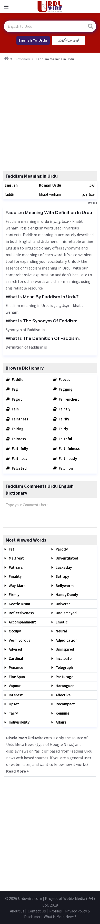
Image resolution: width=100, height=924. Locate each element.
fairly (63, 428)
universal (63, 603)
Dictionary (22, 59)
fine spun (16, 676)
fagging (65, 389)
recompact (65, 703)
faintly (64, 409)
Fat (11, 549)
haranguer (64, 685)
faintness (19, 419)
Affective (63, 694)
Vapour (14, 685)
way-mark (17, 585)
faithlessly (67, 458)
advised (15, 649)
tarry (13, 713)
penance (15, 667)
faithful (65, 438)
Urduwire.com (30, 898)
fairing (17, 428)
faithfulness (69, 448)
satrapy (62, 576)
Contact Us (37, 911)
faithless (19, 458)
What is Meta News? (60, 916)
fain (15, 409)
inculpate (63, 658)
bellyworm (64, 585)
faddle (17, 379)
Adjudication (66, 640)
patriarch (16, 567)
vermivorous (19, 640)
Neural (61, 631)
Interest (15, 694)
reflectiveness (21, 612)
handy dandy (66, 594)
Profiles (55, 911)
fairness (18, 438)
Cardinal (15, 658)
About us (17, 911)
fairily (63, 419)
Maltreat (16, 558)
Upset (13, 703)
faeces (64, 379)
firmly (13, 594)
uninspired (64, 649)
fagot (16, 399)
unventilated (66, 558)
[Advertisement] (50, 115)
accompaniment (22, 622)
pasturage (64, 676)
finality (15, 576)
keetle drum (19, 603)
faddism (11, 194)
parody (61, 549)
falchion (65, 468)
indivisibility (18, 722)
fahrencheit (68, 399)
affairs (60, 722)
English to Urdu (32, 40)
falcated (19, 468)
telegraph (64, 667)
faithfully (19, 448)
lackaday (63, 567)
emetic (61, 622)
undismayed (66, 612)
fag (14, 389)
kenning (62, 713)
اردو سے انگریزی (68, 40)
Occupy (14, 631)
